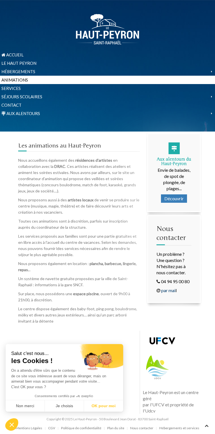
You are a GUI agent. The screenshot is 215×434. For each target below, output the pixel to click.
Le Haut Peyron (18, 63)
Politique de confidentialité (81, 428)
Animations (14, 79)
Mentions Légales (29, 428)
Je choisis (64, 406)
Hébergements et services (179, 428)
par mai (168, 290)
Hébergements (18, 71)
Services (11, 88)
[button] (11, 424)
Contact (11, 105)
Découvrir (174, 198)
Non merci (25, 406)
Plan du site (115, 428)
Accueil (14, 54)
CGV (51, 428)
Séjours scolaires (21, 96)
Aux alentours (23, 113)
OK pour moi (104, 406)
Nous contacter (141, 428)
